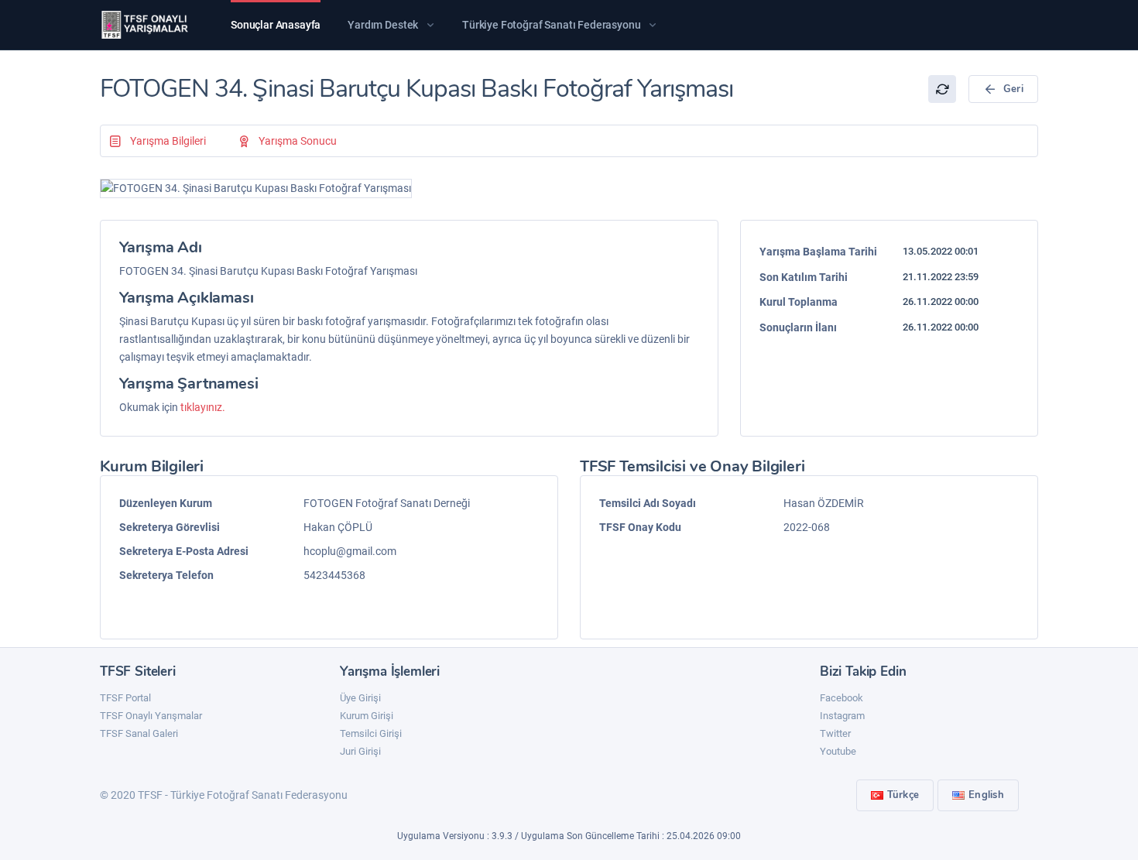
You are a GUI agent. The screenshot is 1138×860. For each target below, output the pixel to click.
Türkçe (903, 795)
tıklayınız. (202, 407)
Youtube (838, 751)
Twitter (835, 733)
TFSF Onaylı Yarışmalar (151, 715)
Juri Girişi (360, 751)
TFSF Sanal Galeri (139, 733)
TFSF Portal (125, 698)
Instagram (842, 715)
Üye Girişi (360, 698)
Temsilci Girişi (371, 733)
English (986, 795)
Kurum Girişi (366, 715)
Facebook (841, 698)
